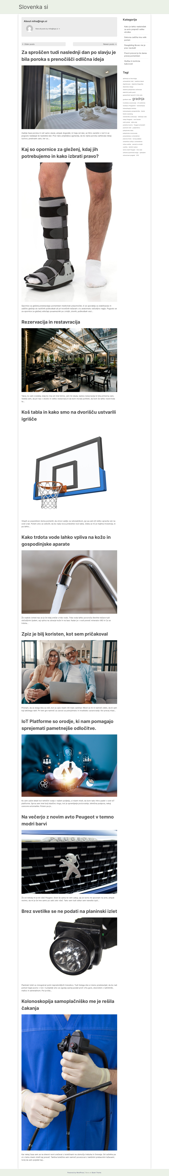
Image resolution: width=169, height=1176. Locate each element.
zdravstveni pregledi (129, 155)
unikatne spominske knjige (130, 152)
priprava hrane (127, 139)
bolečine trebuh (139, 81)
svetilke (125, 147)
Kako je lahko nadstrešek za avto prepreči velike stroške (135, 29)
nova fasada (137, 119)
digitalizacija (126, 84)
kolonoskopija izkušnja (129, 108)
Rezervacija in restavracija (50, 322)
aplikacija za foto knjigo (130, 78)
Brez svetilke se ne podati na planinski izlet (69, 911)
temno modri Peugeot (129, 150)
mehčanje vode (142, 116)
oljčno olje (134, 122)
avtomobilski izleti (128, 81)
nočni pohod (126, 122)
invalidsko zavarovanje (129, 103)
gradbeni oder (127, 99)
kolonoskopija (141, 105)
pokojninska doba (128, 130)
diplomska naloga (128, 87)
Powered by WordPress (75, 1172)
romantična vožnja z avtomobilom (132, 141)
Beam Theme (96, 1172)
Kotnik (143, 111)
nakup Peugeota (127, 119)
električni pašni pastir (129, 92)
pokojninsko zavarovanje (130, 133)
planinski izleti (127, 128)
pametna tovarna (128, 125)
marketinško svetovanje (130, 116)
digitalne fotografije (137, 84)
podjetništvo (136, 128)
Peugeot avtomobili (139, 125)
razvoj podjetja (137, 139)
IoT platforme (141, 103)
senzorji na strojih (137, 144)
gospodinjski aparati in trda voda (132, 95)
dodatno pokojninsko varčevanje (132, 89)
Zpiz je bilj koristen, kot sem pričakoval (64, 634)
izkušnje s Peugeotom (129, 105)
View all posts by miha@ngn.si (47, 29)
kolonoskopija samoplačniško (131, 111)
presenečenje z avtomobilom (131, 136)
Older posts (28, 44)
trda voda (139, 150)
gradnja (138, 99)
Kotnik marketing (128, 114)
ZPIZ (137, 155)
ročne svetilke (127, 144)
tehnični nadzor (133, 147)
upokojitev (143, 152)
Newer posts (110, 44)
